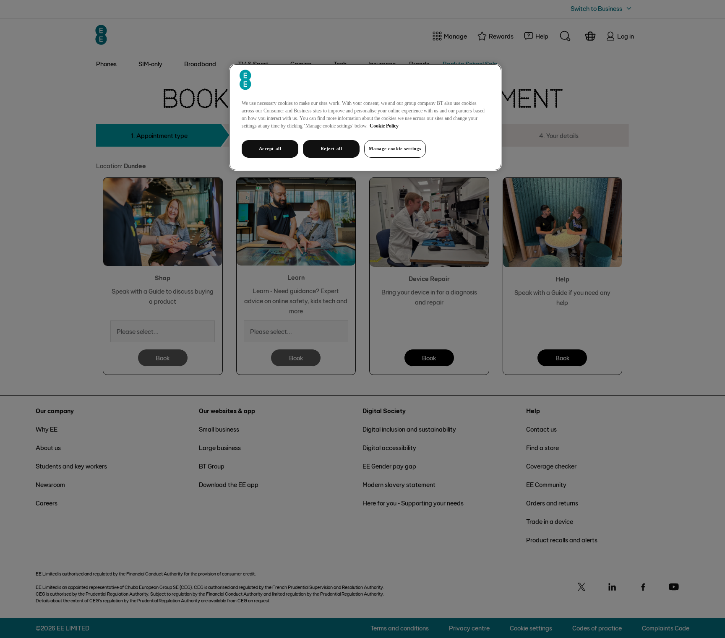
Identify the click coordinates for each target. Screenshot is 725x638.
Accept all (270, 148)
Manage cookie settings (395, 148)
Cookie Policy (384, 126)
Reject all (331, 148)
